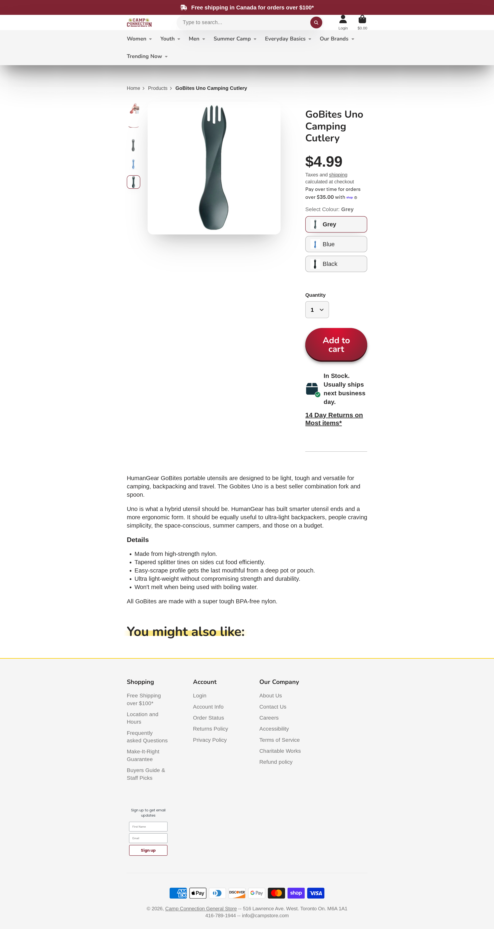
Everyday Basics (285, 38)
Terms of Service (279, 740)
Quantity (315, 295)
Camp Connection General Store (201, 908)
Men (194, 38)
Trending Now (144, 56)
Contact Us (272, 707)
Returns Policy (210, 729)
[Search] (316, 22)
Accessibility (274, 729)
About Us (270, 696)
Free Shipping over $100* (144, 699)
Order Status (208, 718)
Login (199, 696)
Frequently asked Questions (147, 737)
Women (136, 38)
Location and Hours (142, 718)
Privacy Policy (210, 740)
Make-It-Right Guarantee (143, 755)
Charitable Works (280, 751)
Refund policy (276, 762)
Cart (362, 22)
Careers (269, 718)
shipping (338, 174)
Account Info (208, 707)
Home (133, 88)
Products (157, 88)
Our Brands (334, 38)
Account (343, 22)
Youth (167, 38)
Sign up (148, 850)
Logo (139, 22)
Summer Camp (232, 38)
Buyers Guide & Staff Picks (146, 774)
